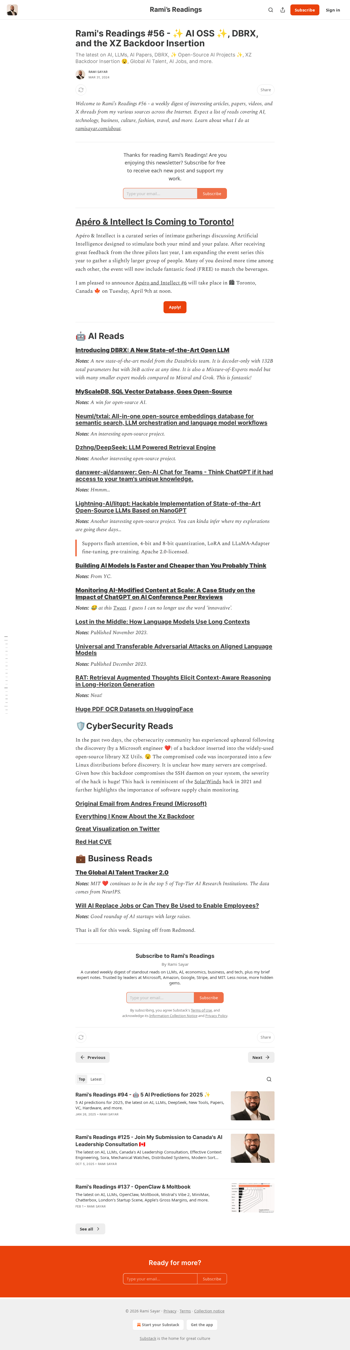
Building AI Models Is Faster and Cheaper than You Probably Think (170, 565)
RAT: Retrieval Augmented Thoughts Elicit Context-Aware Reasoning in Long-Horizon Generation (173, 681)
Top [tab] (82, 1079)
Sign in (333, 10)
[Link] (67, 221)
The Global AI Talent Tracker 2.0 (122, 872)
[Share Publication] (282, 9)
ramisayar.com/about (98, 129)
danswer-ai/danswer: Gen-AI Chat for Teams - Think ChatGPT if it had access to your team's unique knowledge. (174, 475)
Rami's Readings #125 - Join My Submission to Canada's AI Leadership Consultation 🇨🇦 (148, 1140)
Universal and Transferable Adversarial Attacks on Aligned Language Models (173, 650)
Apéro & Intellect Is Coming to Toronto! (154, 222)
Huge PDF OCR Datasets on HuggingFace (134, 709)
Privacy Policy (216, 1015)
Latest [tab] (96, 1079)
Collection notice (209, 1311)
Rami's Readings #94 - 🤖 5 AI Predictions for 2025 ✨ (143, 1095)
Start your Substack (160, 1324)
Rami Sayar (98, 72)
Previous (96, 1057)
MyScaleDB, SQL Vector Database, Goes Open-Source (153, 391)
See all (86, 1229)
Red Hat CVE (93, 841)
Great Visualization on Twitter (117, 828)
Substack (148, 1338)
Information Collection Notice (173, 1015)
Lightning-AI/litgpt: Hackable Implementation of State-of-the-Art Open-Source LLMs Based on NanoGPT (168, 507)
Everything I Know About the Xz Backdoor (134, 816)
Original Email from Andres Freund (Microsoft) (141, 803)
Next (257, 1057)
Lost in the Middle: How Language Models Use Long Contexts (162, 621)
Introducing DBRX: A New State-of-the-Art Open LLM (152, 350)
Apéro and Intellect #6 (161, 283)
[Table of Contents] (6, 675)
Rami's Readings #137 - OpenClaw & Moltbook (133, 1187)
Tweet (119, 608)
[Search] (270, 9)
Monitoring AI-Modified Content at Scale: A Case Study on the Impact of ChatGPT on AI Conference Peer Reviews (165, 593)
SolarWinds (207, 782)
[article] (175, 1108)
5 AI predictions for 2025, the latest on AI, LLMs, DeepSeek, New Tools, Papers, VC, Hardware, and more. (149, 1105)
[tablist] (90, 1079)
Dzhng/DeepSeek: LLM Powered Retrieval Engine (145, 447)
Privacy (170, 1311)
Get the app (202, 1324)
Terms (185, 1311)
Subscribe (305, 10)
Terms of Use (201, 1010)
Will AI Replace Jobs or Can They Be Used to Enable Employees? (167, 905)
